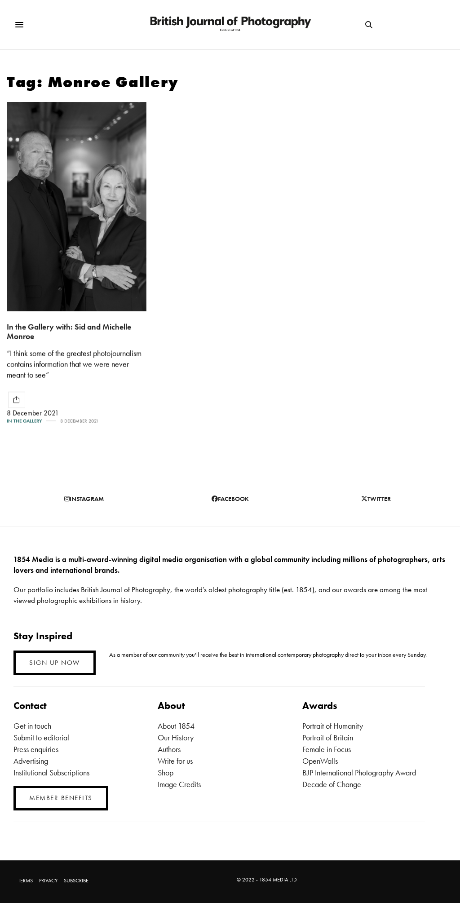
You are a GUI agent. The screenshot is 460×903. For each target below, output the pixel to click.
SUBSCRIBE (76, 880)
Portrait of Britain (327, 737)
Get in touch (32, 726)
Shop (165, 772)
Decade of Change (331, 784)
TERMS (25, 880)
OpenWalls (320, 761)
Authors (169, 749)
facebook (233, 499)
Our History (176, 737)
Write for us (175, 761)
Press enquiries (35, 749)
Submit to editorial (41, 737)
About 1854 (176, 726)
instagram (87, 499)
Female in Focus (326, 749)
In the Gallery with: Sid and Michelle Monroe (69, 331)
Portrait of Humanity (332, 726)
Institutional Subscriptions (51, 772)
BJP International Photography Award (359, 772)
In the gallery (24, 421)
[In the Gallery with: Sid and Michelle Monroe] (76, 206)
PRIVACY (48, 880)
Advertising (30, 761)
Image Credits (179, 784)
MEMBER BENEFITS (61, 797)
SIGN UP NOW (54, 662)
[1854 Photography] (230, 24)
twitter (379, 499)
